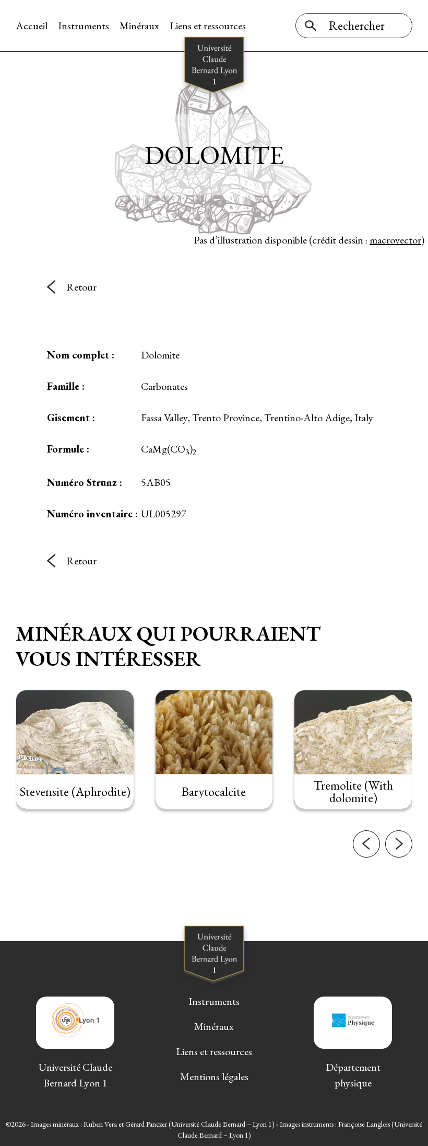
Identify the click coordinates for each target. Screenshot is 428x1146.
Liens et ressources (208, 25)
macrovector (395, 240)
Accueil (31, 25)
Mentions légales (214, 1076)
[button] (366, 844)
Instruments (83, 25)
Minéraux (139, 25)
